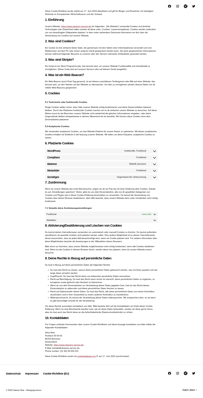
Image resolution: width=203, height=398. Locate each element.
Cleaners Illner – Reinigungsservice (26, 390)
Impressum (32, 373)
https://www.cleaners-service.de (76, 26)
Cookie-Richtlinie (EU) (56, 373)
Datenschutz (13, 373)
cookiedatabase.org (86, 356)
